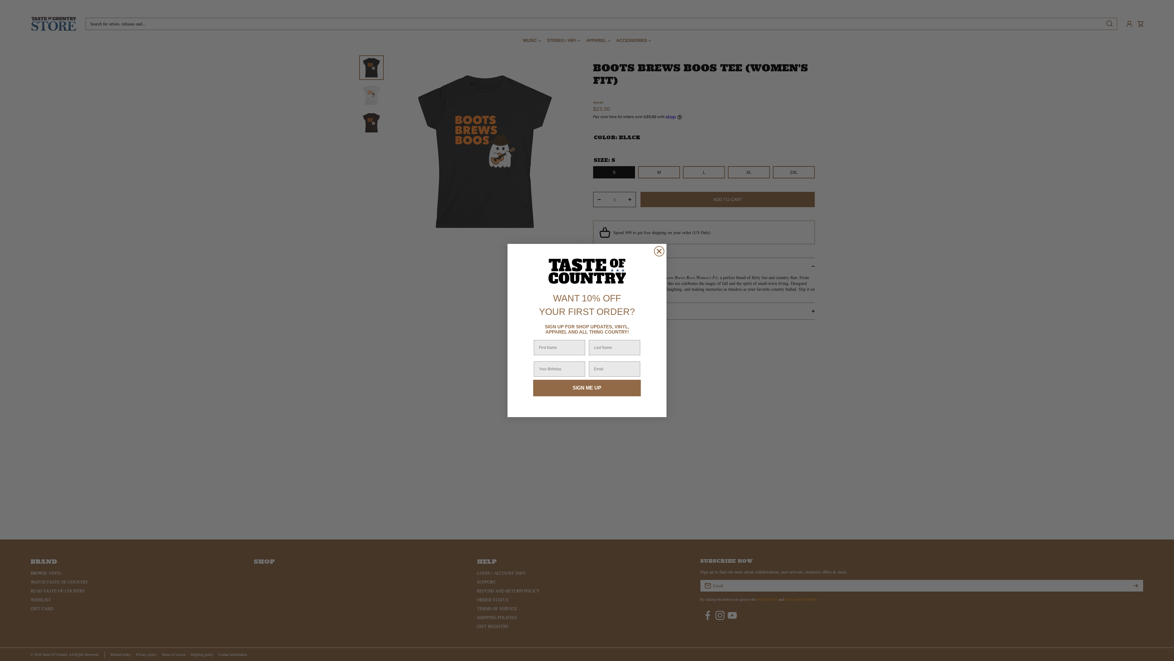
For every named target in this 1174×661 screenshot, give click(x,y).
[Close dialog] (659, 251)
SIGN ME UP (587, 387)
